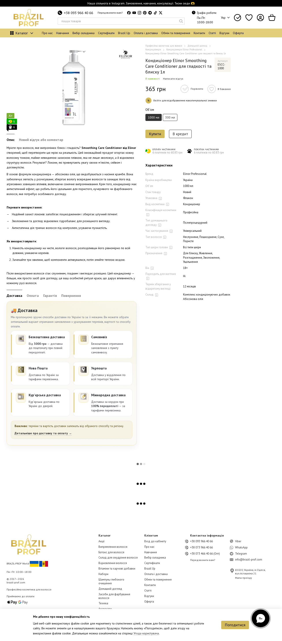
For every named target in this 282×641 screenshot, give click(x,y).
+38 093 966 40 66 (78, 13)
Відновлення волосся (112, 563)
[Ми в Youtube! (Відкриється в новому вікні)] (134, 13)
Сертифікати (106, 33)
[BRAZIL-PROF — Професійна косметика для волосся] (29, 544)
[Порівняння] (237, 17)
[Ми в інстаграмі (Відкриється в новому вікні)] (139, 13)
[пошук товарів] (181, 21)
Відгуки (224, 33)
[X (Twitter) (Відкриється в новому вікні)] (160, 13)
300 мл (170, 118)
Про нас (47, 33)
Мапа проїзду (243, 577)
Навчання (62, 33)
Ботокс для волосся (111, 552)
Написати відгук (173, 78)
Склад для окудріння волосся (118, 557)
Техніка (103, 603)
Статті (212, 33)
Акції (101, 541)
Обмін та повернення (175, 33)
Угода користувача (146, 633)
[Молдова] (43, 563)
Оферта (238, 33)
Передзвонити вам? (110, 12)
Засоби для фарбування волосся (114, 596)
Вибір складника (83, 33)
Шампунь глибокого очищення (111, 581)
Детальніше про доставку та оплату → (43, 433)
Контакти (199, 33)
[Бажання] (248, 17)
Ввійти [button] (157, 100)
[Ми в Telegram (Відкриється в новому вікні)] (150, 13)
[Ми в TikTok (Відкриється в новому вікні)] (155, 13)
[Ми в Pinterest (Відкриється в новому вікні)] (145, 13)
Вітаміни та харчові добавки (116, 568)
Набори (103, 574)
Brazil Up (124, 33)
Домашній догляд (110, 589)
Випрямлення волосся (112, 547)
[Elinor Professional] (125, 55)
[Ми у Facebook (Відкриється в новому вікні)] (129, 13)
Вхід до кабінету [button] (155, 541)
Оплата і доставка (146, 33)
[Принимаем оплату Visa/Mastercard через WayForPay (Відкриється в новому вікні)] (18, 602)
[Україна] (34, 563)
